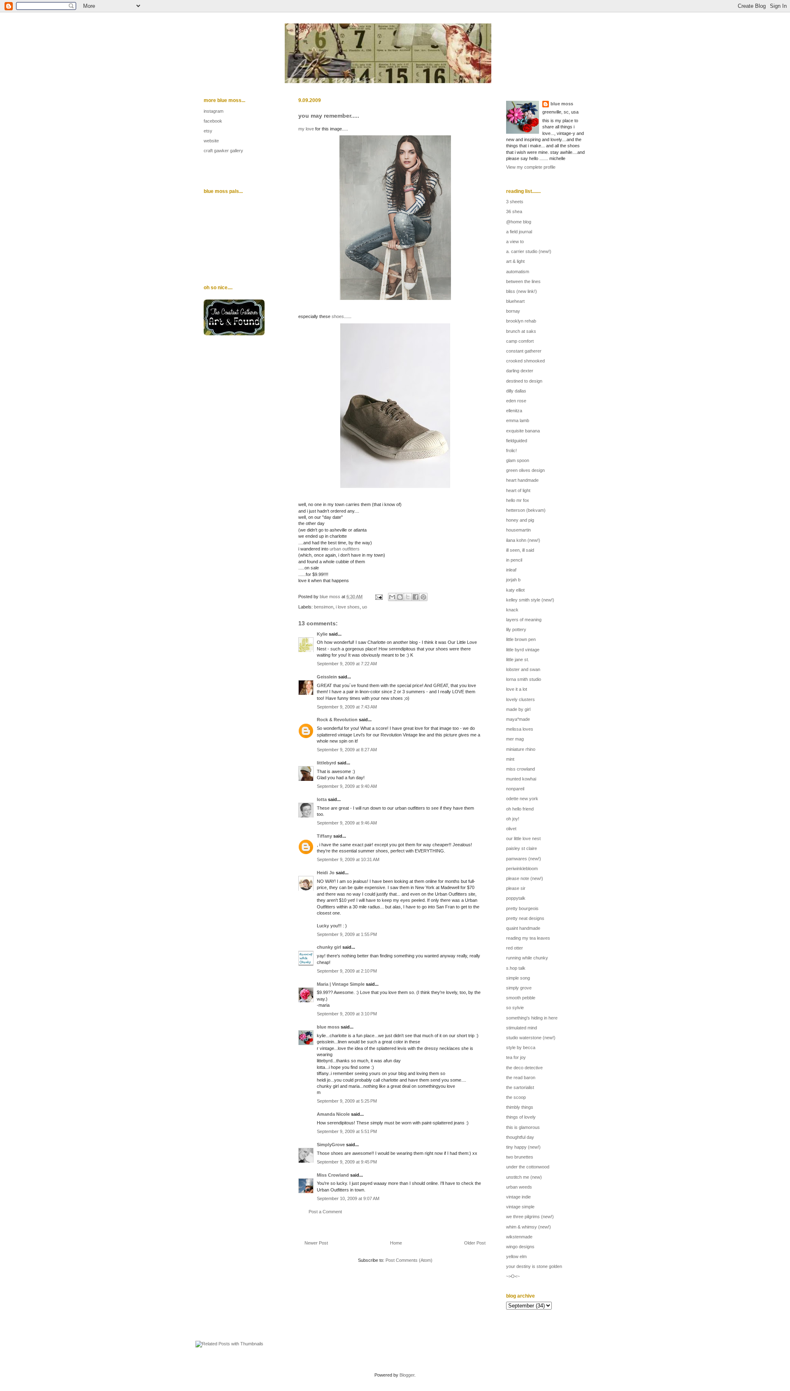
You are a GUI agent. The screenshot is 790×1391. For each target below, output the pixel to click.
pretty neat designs (525, 918)
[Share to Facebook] (415, 597)
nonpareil (515, 788)
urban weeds (519, 1186)
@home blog (518, 221)
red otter (514, 947)
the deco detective (524, 1067)
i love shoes (348, 606)
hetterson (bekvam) (526, 510)
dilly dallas (516, 390)
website (211, 140)
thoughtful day (520, 1137)
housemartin (518, 529)
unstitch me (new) (524, 1177)
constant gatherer (523, 350)
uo (364, 606)
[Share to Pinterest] (423, 597)
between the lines (523, 281)
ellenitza (514, 410)
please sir (515, 888)
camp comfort (520, 341)
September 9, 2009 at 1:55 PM (347, 934)
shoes (338, 316)
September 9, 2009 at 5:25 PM (347, 1100)
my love (306, 128)
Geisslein (327, 676)
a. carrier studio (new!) (528, 251)
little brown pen (521, 639)
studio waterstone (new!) (530, 1037)
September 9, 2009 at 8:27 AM (347, 749)
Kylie (322, 634)
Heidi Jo (326, 872)
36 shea (514, 211)
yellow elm (516, 1256)
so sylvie (515, 1007)
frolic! (511, 450)
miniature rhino (520, 749)
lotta (322, 799)
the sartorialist (520, 1087)
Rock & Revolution (337, 719)
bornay (513, 311)
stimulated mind (521, 1027)
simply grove (519, 987)
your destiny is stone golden (534, 1266)
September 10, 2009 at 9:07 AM (348, 1198)
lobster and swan (523, 669)
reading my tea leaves (528, 938)
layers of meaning (523, 619)
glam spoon (517, 460)
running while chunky (527, 957)
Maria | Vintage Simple (341, 984)
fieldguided (516, 440)
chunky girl (329, 947)
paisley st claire (521, 848)
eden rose (516, 400)
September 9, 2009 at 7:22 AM (347, 663)
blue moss (328, 1026)
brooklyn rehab (521, 320)
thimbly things (519, 1107)
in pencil (514, 559)
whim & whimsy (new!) (528, 1226)
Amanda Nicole (333, 1114)
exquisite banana (523, 430)
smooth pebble (520, 997)
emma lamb (517, 420)
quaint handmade (523, 928)
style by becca (520, 1047)
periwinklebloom (522, 868)
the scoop (516, 1097)
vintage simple (520, 1206)
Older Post (475, 1242)
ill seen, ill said (520, 550)
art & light (515, 261)
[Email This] (392, 597)
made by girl (518, 709)
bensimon (323, 606)
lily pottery (516, 629)
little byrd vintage (522, 649)
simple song (518, 977)
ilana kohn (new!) (523, 540)
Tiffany (324, 836)
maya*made (518, 719)
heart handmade (522, 480)
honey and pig (520, 520)
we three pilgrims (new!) (530, 1216)
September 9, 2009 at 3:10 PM (347, 1013)
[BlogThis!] (400, 597)
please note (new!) (524, 878)
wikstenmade (519, 1236)
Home (396, 1242)
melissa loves (519, 729)
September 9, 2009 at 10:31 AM (348, 859)
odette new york (522, 798)
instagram (213, 111)
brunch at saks (521, 331)
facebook (213, 120)
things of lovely (521, 1117)
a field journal (519, 231)
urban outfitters (345, 548)
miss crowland (520, 768)
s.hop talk (515, 968)
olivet (511, 828)
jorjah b (513, 579)
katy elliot (515, 590)
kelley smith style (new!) (530, 599)
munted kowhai (521, 778)
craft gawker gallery (223, 150)
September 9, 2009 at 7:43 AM (347, 706)
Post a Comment (325, 1211)
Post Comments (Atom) (409, 1260)
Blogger (407, 1374)
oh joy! (512, 818)
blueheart (515, 301)
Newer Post (316, 1242)
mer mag (515, 738)
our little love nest (523, 838)
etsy (208, 130)
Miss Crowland (333, 1175)
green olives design (525, 470)
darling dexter (519, 370)
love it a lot (516, 689)
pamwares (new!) (523, 858)
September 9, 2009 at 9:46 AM (347, 822)
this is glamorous (523, 1127)
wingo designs (520, 1246)
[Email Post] (378, 596)
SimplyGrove (331, 1144)
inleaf (511, 569)
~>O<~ (513, 1276)
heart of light (518, 490)
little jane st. (517, 659)
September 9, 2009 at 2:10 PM (347, 970)
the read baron (520, 1077)
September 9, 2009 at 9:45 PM (347, 1161)
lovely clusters (520, 699)
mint (510, 759)
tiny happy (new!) (523, 1147)
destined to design (524, 381)
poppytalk (515, 898)
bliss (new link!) (521, 291)
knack (512, 609)
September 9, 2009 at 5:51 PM (347, 1131)
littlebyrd (326, 762)
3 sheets (514, 201)
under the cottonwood (527, 1166)
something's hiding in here (532, 1017)
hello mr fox (517, 500)
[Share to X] (408, 597)
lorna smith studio (523, 679)
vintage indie (518, 1196)
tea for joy (516, 1057)
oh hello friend (520, 808)
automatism (517, 271)
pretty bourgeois (522, 908)
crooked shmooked (525, 360)
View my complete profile (530, 167)
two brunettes (519, 1156)
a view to (515, 241)
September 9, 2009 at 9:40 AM (347, 786)
